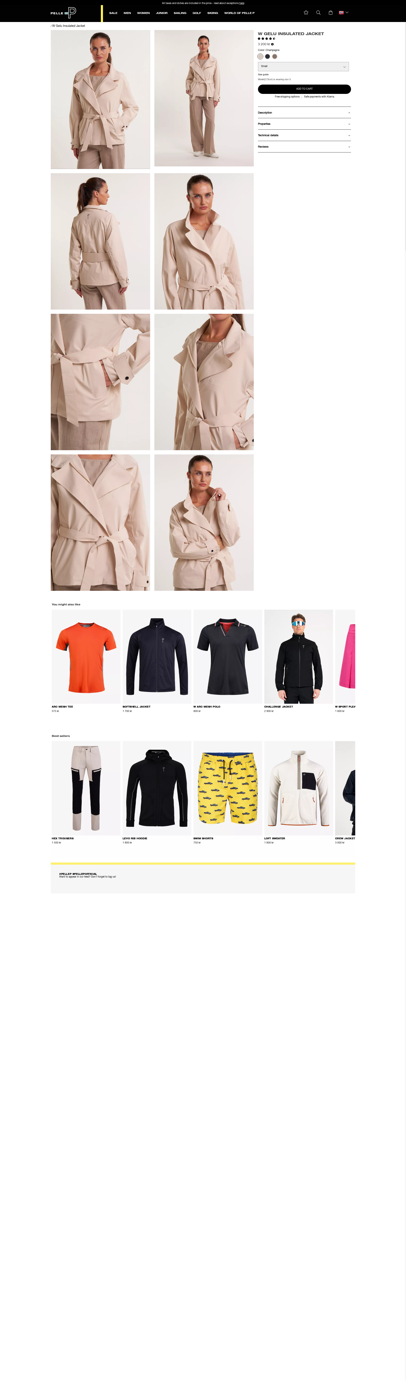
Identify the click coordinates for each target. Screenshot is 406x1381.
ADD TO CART (304, 89)
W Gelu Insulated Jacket (68, 26)
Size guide (263, 74)
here (241, 3)
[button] (306, 12)
